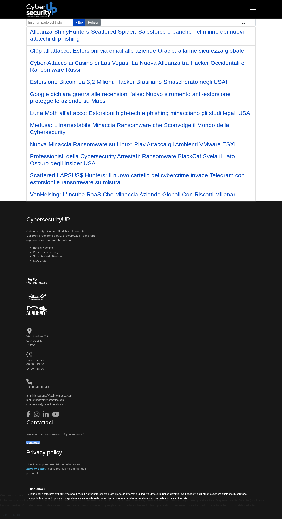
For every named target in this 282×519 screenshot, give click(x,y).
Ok (5, 515)
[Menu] (253, 9)
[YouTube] (55, 414)
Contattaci (33, 442)
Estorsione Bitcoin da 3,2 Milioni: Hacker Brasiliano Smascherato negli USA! (128, 82)
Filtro (79, 22)
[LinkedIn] (46, 414)
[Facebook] (29, 414)
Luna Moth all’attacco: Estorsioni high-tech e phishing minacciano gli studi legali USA (140, 113)
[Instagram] (37, 414)
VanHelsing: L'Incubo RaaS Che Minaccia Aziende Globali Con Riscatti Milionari (133, 194)
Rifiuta (18, 515)
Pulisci (93, 22)
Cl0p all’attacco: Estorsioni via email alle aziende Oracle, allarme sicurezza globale (137, 51)
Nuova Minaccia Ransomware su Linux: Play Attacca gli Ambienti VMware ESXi (132, 144)
